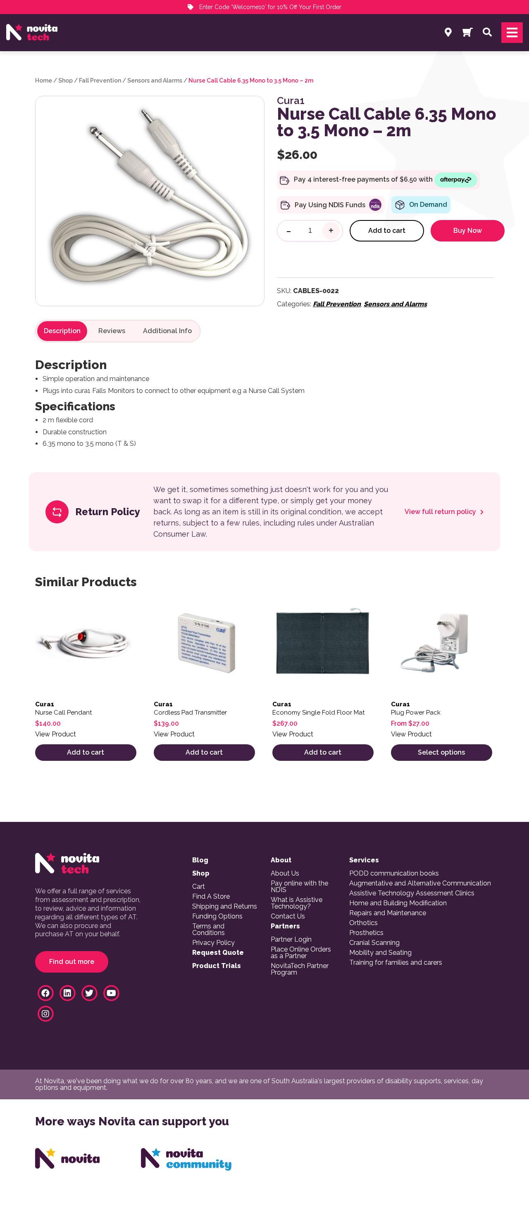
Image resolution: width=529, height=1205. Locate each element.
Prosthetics (366, 933)
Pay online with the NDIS (299, 886)
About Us (285, 873)
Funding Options (217, 916)
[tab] (62, 331)
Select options (441, 752)
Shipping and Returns (224, 906)
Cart (198, 886)
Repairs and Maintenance (387, 913)
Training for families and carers (395, 962)
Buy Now (467, 230)
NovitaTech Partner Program (300, 969)
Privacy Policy (213, 943)
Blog (200, 860)
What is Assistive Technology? (296, 903)
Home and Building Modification (398, 903)
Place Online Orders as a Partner (301, 952)
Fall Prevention (100, 80)
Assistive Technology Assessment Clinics (411, 893)
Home (43, 80)
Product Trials (216, 966)
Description (62, 331)
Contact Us (288, 916)
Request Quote (218, 952)
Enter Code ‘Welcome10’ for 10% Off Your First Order (269, 7)
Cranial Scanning (374, 943)
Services (364, 860)
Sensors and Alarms (154, 80)
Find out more (71, 962)
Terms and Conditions (208, 929)
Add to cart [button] (85, 752)
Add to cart (386, 230)
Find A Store (211, 896)
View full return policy (441, 512)
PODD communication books (394, 873)
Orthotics (363, 923)
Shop (65, 80)
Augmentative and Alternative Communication (420, 883)
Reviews (111, 331)
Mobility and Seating (380, 952)
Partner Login (291, 939)
